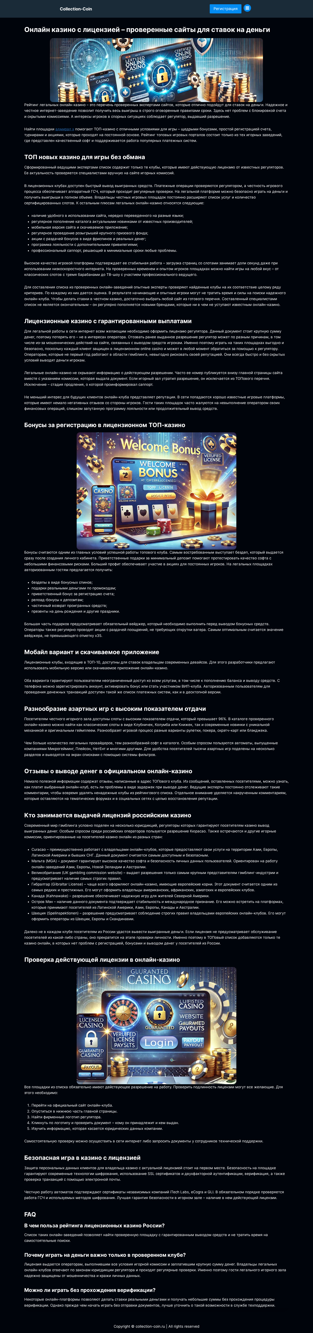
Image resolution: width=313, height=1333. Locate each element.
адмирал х (64, 129)
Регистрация (226, 8)
